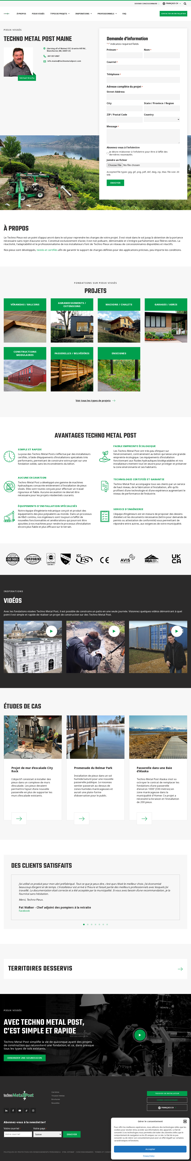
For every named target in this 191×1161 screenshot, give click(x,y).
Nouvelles (55, 1103)
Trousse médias (58, 1096)
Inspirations (82, 13)
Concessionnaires (84, 1152)
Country (149, 114)
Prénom (112, 49)
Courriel (112, 62)
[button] (185, 1121)
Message (113, 126)
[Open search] (185, 3)
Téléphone (114, 74)
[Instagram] (33, 1110)
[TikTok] (26, 1110)
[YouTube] (19, 1110)
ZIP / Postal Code (117, 114)
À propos (21, 13)
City (109, 103)
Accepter (150, 1149)
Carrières (55, 1092)
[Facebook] (13, 1110)
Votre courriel (12, 1128)
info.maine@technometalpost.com (64, 61)
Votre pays (40, 1128)
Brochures (55, 1099)
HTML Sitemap (68, 1152)
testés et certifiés (47, 250)
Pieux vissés (38, 13)
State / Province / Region (159, 103)
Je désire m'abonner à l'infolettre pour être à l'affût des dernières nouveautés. (138, 153)
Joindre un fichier (117, 160)
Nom (147, 49)
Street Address (116, 91)
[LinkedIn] (6, 1110)
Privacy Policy (148, 1156)
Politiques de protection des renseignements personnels (32, 1152)
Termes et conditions (105, 1152)
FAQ (124, 13)
